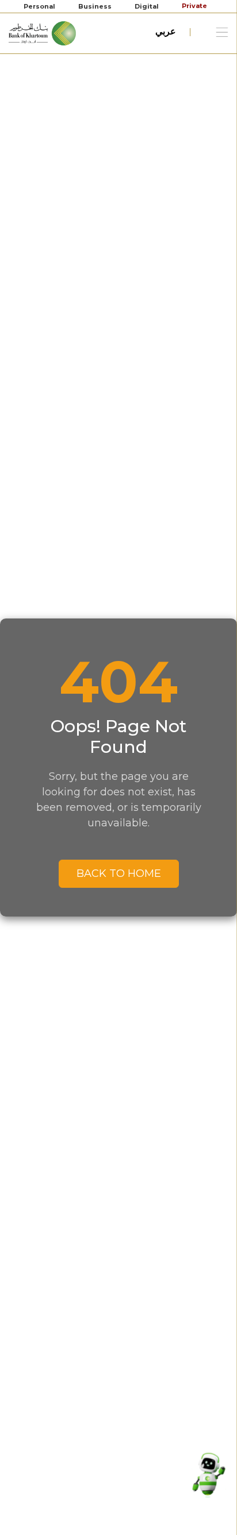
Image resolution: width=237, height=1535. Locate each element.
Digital (147, 6)
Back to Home (119, 873)
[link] (43, 32)
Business (95, 6)
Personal (39, 6)
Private (195, 6)
